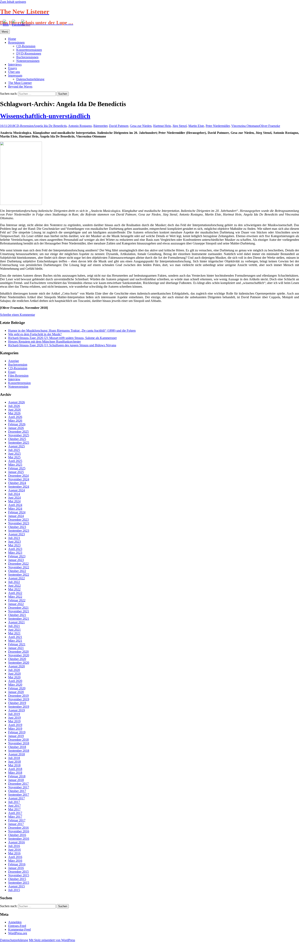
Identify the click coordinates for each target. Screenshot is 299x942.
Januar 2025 (16, 472)
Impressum (15, 75)
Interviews (15, 64)
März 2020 (15, 684)
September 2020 (18, 662)
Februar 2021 (16, 644)
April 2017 (15, 813)
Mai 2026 (14, 413)
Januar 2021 (16, 648)
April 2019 (15, 725)
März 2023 (15, 552)
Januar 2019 (16, 736)
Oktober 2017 (17, 791)
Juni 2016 (14, 849)
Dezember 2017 (18, 783)
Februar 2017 (16, 820)
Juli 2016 (14, 846)
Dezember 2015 (18, 871)
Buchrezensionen (27, 57)
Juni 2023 (14, 541)
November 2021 (18, 611)
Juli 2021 (14, 626)
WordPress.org (17, 933)
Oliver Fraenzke (269, 126)
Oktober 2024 (17, 483)
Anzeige (13, 361)
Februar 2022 (16, 600)
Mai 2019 (14, 721)
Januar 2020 (16, 692)
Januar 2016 (16, 868)
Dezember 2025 (18, 431)
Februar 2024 (16, 512)
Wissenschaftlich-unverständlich (45, 116)
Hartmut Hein (162, 126)
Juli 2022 (14, 582)
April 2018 (15, 769)
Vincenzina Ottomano (245, 126)
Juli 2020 (14, 670)
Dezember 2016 (18, 827)
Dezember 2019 (18, 695)
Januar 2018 (16, 780)
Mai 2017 (14, 809)
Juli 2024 (14, 494)
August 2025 (16, 446)
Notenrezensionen (27, 61)
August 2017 (16, 798)
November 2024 (18, 479)
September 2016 (18, 838)
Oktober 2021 (17, 615)
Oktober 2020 (17, 659)
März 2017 (15, 816)
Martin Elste (196, 126)
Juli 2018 (14, 758)
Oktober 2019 (17, 703)
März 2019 (15, 728)
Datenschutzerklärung (30, 79)
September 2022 (18, 574)
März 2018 (15, 772)
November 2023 (18, 523)
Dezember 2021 (18, 607)
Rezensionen (16, 42)
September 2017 (18, 794)
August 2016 (16, 842)
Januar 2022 (16, 604)
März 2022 (15, 596)
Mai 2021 (14, 633)
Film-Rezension (18, 375)
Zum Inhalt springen (13, 1)
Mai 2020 (14, 677)
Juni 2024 (14, 497)
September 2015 (18, 882)
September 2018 (18, 750)
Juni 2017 (14, 805)
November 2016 (18, 831)
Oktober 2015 (17, 879)
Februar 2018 (16, 776)
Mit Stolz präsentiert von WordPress (52, 940)
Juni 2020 (14, 673)
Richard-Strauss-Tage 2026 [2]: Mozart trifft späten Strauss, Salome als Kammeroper (62, 338)
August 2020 (16, 666)
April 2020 (15, 681)
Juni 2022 (14, 585)
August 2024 (16, 490)
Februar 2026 (16, 424)
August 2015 (16, 886)
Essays (12, 68)
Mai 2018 (14, 765)
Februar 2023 (16, 556)
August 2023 (16, 534)
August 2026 (16, 402)
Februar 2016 (16, 864)
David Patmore (118, 126)
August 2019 (16, 710)
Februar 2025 (16, 468)
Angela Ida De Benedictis (50, 126)
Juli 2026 (14, 406)
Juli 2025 (14, 450)
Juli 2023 (14, 538)
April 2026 (15, 417)
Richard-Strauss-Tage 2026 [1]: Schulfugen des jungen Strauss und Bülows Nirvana (62, 345)
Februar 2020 (16, 688)
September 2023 (18, 530)
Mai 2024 (14, 501)
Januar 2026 (16, 428)
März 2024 (15, 508)
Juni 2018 (14, 761)
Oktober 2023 (17, 527)
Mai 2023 (14, 545)
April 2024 (15, 505)
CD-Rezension (25, 46)
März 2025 (15, 464)
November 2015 (18, 875)
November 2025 (18, 435)
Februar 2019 (16, 732)
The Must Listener (20, 83)
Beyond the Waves (20, 86)
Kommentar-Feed (19, 929)
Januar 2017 (16, 824)
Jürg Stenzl (179, 126)
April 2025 (15, 461)
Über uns (14, 72)
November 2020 (18, 655)
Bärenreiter (100, 126)
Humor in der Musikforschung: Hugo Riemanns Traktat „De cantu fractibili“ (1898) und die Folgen (72, 330)
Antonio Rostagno (80, 126)
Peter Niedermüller (218, 126)
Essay (12, 372)
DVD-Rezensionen (28, 53)
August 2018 (16, 754)
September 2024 (18, 486)
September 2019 (18, 706)
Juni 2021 (14, 629)
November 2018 (18, 743)
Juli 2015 (14, 890)
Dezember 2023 (18, 519)
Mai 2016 (14, 853)
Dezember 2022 (18, 563)
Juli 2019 (14, 714)
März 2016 (15, 860)
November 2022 (18, 567)
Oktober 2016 (17, 835)
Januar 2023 (16, 560)
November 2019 (18, 699)
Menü (5, 31)
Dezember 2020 (18, 651)
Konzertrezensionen (29, 50)
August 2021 (16, 622)
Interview (14, 379)
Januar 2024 (16, 516)
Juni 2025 (14, 453)
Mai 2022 (14, 589)
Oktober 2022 (17, 571)
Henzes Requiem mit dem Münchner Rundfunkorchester (44, 341)
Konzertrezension (19, 383)
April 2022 (15, 593)
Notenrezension (18, 386)
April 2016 (15, 857)
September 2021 (18, 618)
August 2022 (16, 578)
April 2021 (15, 637)
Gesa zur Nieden (141, 126)
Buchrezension (17, 364)
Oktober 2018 (17, 747)
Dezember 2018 (18, 739)
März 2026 (15, 420)
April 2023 (15, 549)
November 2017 (18, 787)
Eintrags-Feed (17, 926)
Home (12, 39)
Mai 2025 (14, 457)
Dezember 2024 (18, 475)
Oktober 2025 (17, 439)
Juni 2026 (14, 409)
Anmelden (15, 922)
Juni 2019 (14, 717)
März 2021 (15, 640)
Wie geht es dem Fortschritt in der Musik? (35, 334)
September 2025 (18, 442)
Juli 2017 (14, 802)
